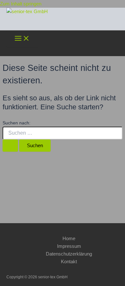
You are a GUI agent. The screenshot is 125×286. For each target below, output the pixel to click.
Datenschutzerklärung (69, 254)
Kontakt (69, 261)
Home (69, 238)
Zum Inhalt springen (20, 3)
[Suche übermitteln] (10, 145)
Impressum (69, 246)
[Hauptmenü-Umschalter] (22, 38)
